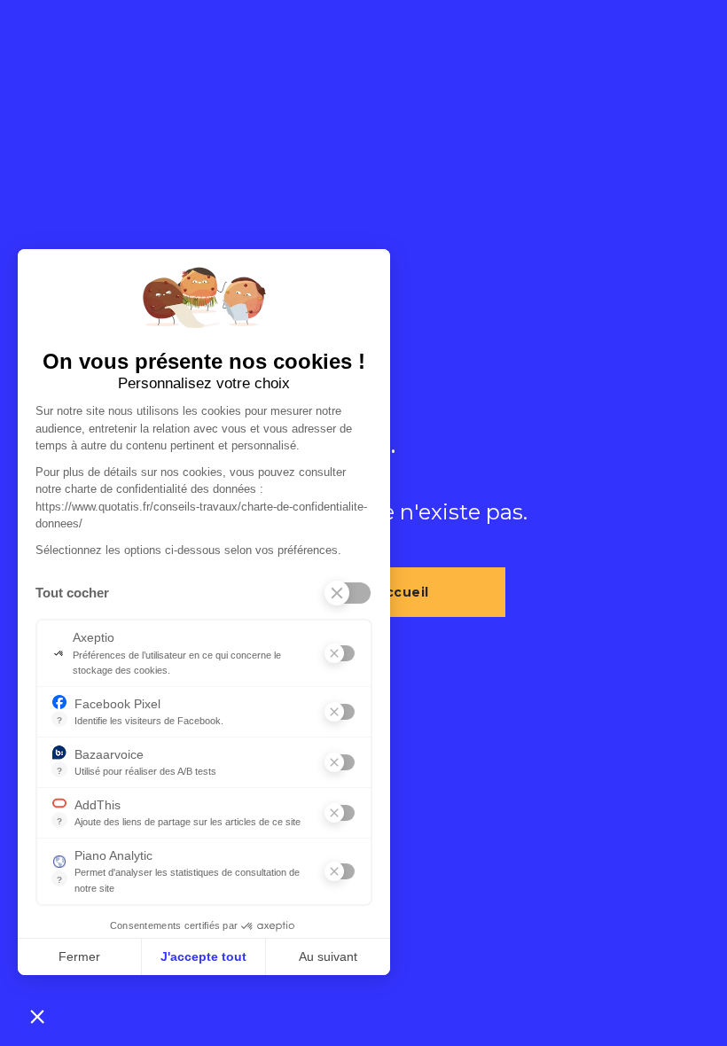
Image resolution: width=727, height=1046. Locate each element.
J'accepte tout (203, 956)
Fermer (79, 956)
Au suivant (328, 956)
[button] (37, 1016)
